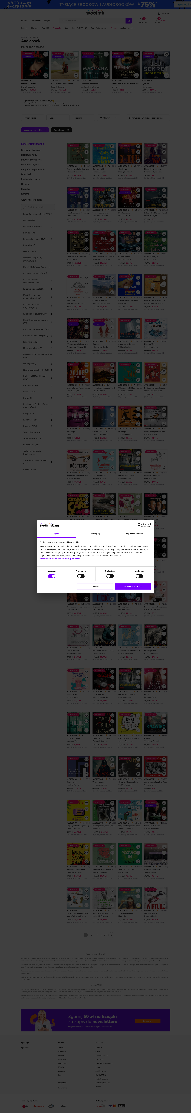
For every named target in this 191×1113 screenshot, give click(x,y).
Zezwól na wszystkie (132, 586)
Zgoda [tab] (57, 534)
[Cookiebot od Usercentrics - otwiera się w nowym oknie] (139, 525)
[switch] (81, 576)
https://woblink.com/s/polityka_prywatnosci (61, 559)
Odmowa (95, 586)
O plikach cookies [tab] (134, 534)
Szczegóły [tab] (95, 534)
